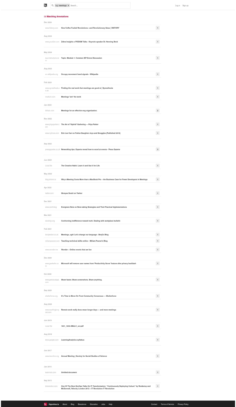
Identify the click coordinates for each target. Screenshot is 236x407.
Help (110, 404)
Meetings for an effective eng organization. (79, 110)
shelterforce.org (51, 296)
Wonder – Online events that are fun (76, 249)
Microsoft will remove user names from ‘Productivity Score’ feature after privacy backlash (98, 263)
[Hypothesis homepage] (47, 5)
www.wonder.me (51, 249)
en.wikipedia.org (51, 74)
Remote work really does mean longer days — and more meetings (88, 309)
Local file (49, 165)
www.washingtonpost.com (52, 310)
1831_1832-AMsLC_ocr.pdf (72, 326)
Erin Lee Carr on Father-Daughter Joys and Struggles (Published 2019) (90, 133)
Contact (154, 404)
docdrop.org (50, 221)
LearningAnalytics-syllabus (72, 340)
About (65, 404)
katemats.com (51, 372)
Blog (72, 404)
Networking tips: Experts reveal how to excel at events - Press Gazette (90, 149)
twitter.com (49, 193)
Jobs (103, 404)
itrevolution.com (51, 386)
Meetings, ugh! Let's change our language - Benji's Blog (85, 234)
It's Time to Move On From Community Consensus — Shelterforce (88, 296)
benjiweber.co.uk (52, 234)
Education (94, 404)
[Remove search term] (68, 5)
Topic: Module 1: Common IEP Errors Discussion (81, 58)
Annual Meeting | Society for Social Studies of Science (84, 356)
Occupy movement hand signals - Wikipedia (79, 74)
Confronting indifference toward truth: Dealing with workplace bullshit (90, 221)
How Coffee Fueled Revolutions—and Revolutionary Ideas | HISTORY (90, 28)
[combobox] (99, 5)
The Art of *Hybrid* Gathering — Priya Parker (79, 124)
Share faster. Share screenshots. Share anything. (81, 279)
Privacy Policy (183, 404)
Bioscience (82, 404)
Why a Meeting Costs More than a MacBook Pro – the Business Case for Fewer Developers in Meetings (104, 179)
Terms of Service (167, 404)
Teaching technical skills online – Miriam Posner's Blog (84, 241)
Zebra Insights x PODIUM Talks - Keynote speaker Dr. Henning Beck (89, 41)
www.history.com (52, 28)
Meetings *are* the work (71, 96)
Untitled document (69, 372)
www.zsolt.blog (51, 207)
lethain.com (50, 110)
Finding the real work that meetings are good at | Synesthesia (87, 88)
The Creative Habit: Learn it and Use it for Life (80, 165)
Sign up (185, 5)
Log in (177, 5)
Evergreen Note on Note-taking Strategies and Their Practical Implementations (94, 207)
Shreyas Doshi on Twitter (71, 193)
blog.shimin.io (50, 179)
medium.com (50, 96)
